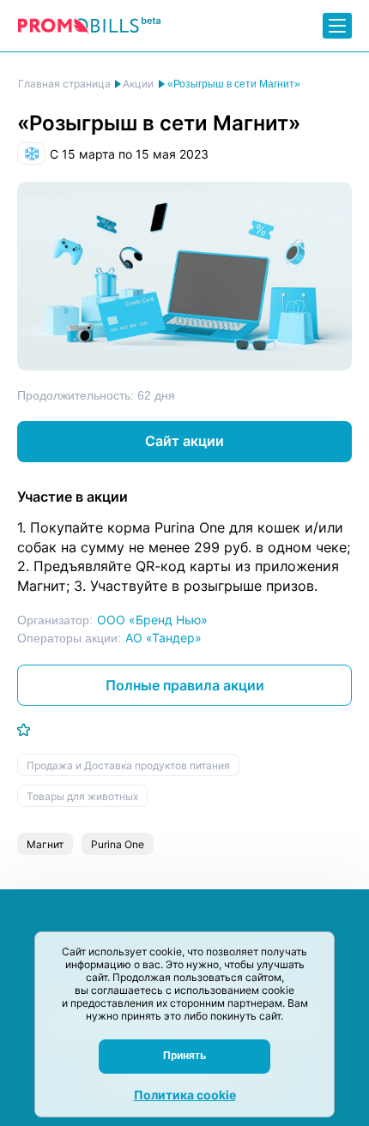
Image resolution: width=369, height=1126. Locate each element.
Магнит (45, 844)
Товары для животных (82, 796)
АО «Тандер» (163, 637)
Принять (184, 1056)
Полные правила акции (185, 685)
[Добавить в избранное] (23, 730)
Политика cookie (185, 1094)
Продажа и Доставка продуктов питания (128, 765)
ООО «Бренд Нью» (152, 619)
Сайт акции (184, 440)
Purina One (117, 844)
